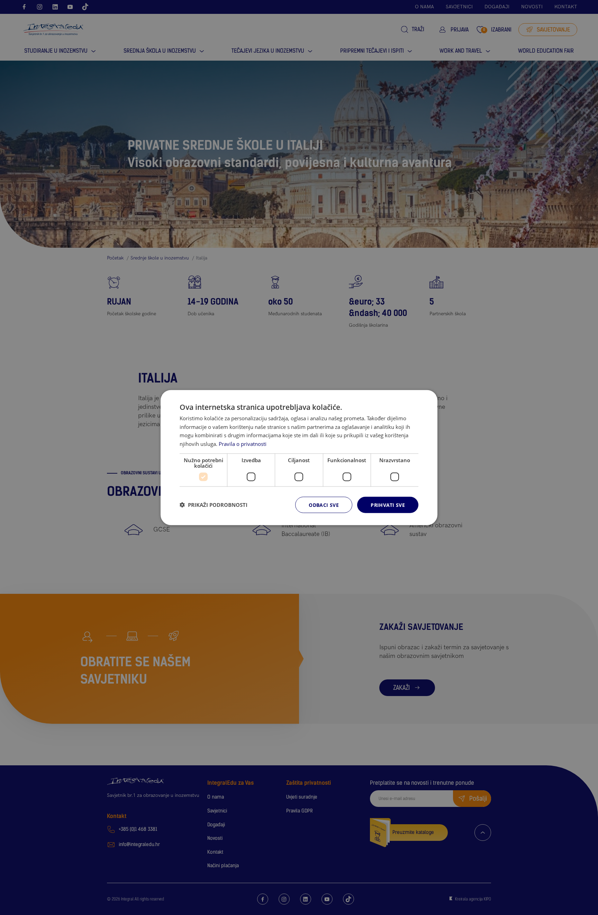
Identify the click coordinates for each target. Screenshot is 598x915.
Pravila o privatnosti (242, 443)
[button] (213, 505)
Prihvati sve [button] (388, 504)
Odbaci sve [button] (324, 504)
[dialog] (299, 457)
